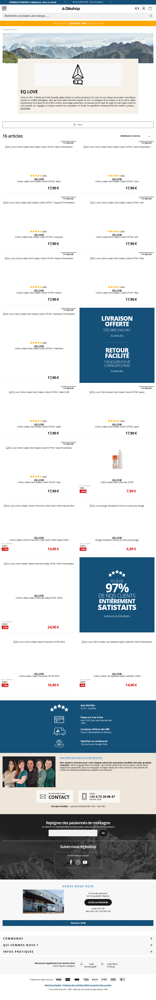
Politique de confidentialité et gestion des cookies (87, 985)
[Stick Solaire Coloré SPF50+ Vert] (117, 214)
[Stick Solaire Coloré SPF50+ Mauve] (39, 270)
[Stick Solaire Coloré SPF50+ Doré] (117, 158)
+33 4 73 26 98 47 (102, 796)
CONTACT (58, 797)
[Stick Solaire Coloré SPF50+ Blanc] (39, 158)
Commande (13, 938)
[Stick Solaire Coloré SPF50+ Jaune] (117, 404)
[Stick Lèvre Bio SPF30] (117, 459)
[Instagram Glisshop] (78, 863)
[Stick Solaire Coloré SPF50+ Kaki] (39, 459)
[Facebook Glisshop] (71, 863)
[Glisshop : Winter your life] (71, 9)
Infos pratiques (18, 951)
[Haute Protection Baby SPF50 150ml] (39, 575)
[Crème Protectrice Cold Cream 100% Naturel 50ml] (39, 517)
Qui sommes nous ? (20, 945)
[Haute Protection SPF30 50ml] (39, 653)
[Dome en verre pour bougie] (117, 517)
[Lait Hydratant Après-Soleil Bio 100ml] (117, 653)
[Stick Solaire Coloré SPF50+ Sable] (39, 404)
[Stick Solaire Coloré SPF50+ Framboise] (39, 325)
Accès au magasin (98, 902)
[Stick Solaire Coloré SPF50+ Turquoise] (39, 214)
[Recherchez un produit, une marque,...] (151, 16)
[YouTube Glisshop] (85, 863)
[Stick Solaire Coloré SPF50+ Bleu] (117, 270)
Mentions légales (53, 985)
